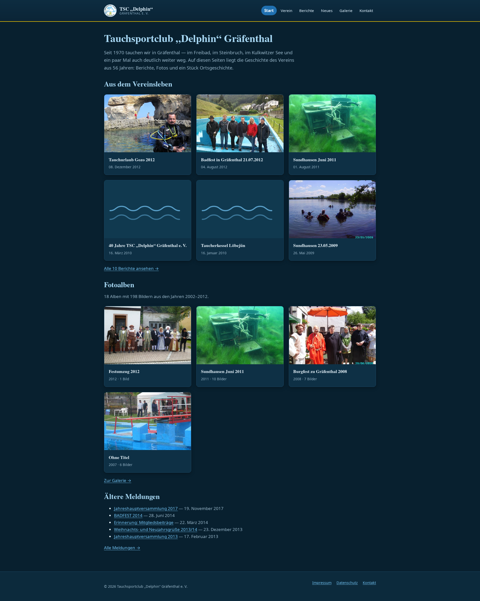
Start (269, 10)
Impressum (322, 582)
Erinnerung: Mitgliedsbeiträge (144, 522)
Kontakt (366, 10)
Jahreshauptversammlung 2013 (146, 536)
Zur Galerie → (117, 480)
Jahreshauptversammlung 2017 (146, 508)
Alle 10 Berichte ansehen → (131, 268)
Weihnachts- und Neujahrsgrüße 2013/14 (155, 529)
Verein (286, 10)
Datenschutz (347, 582)
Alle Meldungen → (122, 547)
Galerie (346, 10)
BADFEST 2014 (128, 515)
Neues (326, 10)
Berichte (306, 10)
